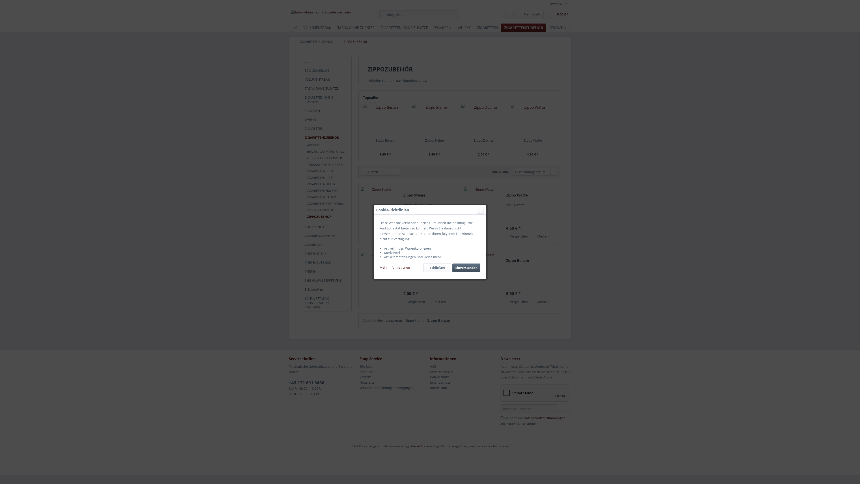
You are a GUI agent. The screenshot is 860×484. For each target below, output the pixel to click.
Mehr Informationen (395, 267)
